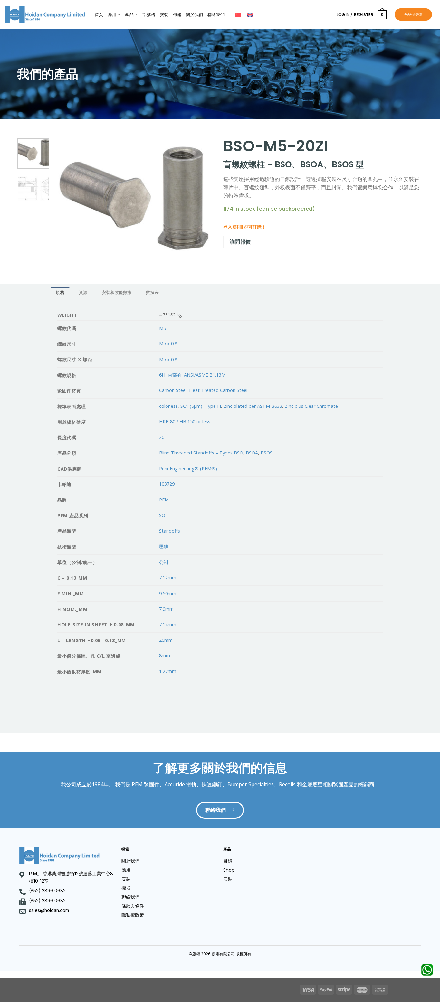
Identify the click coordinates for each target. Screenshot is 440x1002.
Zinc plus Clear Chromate (311, 406)
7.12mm (167, 578)
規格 (60, 292)
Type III (213, 406)
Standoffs (169, 531)
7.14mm (167, 625)
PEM (164, 500)
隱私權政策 (132, 915)
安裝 (164, 14)
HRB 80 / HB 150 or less (184, 421)
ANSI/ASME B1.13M (204, 375)
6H (162, 375)
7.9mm (166, 609)
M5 (162, 328)
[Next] (202, 198)
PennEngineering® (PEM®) (188, 468)
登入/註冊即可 (238, 227)
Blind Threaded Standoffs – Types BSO (201, 453)
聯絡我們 (216, 14)
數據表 (152, 292)
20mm (166, 640)
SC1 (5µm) (191, 406)
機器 (177, 14)
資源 (83, 292)
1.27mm (167, 671)
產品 (129, 14)
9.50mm (167, 593)
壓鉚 (163, 546)
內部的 (174, 375)
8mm (164, 655)
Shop (228, 870)
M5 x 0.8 (168, 344)
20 (161, 437)
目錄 (227, 861)
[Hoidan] (45, 14)
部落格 (148, 14)
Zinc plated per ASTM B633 (253, 406)
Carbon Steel (173, 390)
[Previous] (65, 198)
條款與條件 (132, 906)
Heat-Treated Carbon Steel (218, 390)
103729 (167, 484)
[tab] (60, 292)
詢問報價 (240, 241)
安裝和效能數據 (117, 292)
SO (162, 515)
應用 (112, 14)
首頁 (99, 14)
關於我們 (194, 14)
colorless (168, 406)
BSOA (252, 453)
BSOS (267, 453)
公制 (163, 562)
